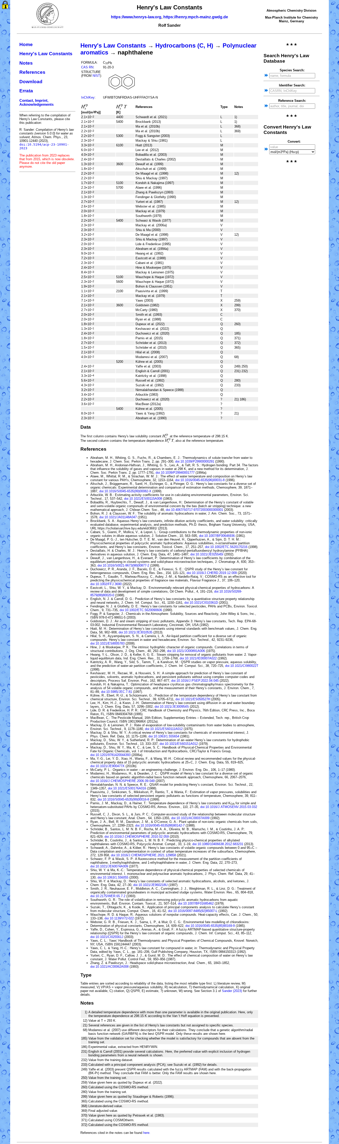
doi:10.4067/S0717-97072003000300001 (194, 510)
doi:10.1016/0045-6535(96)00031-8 (200, 480)
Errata (26, 90)
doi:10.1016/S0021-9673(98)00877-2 (123, 565)
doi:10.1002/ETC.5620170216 (226, 547)
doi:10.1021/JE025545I (206, 554)
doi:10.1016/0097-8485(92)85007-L (192, 911)
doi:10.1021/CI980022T (241, 666)
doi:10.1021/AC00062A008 (109, 966)
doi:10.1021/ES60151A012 (179, 744)
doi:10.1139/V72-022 (119, 918)
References (32, 72)
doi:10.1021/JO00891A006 (186, 651)
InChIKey (88, 97)
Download (30, 81)
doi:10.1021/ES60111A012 (164, 729)
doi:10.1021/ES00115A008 (143, 498)
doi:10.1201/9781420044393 (110, 755)
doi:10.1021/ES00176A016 (127, 788)
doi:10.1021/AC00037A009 (190, 818)
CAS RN (87, 67)
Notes (26, 63)
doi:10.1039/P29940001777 (175, 472)
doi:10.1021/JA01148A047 (118, 517)
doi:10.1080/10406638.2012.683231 (217, 844)
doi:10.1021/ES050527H (192, 699)
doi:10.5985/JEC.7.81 (116, 692)
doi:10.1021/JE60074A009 (109, 866)
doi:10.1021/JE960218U (150, 885)
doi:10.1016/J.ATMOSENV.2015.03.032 (228, 807)
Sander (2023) (232, 991)
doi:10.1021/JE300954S (172, 706)
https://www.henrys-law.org (136, 17)
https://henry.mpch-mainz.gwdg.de (195, 17)
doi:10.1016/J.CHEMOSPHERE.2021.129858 (143, 855)
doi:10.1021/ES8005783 (107, 643)
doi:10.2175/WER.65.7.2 (107, 896)
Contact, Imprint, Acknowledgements (36, 102)
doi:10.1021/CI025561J (106, 937)
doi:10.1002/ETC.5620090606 (141, 610)
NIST (96, 76)
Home (26, 44)
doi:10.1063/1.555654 (163, 736)
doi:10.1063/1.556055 (113, 877)
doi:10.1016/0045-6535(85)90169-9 (210, 926)
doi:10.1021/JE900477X (107, 766)
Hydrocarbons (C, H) (184, 45)
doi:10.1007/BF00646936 (217, 536)
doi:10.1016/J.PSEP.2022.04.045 (195, 680)
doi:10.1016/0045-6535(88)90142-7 (160, 825)
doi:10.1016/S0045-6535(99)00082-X (125, 491)
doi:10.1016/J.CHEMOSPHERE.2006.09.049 (122, 781)
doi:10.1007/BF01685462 (196, 903)
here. (146, 1133)
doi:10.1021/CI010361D (201, 602)
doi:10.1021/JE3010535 (135, 632)
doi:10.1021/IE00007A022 (198, 658)
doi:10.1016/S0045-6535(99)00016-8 (123, 799)
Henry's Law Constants (45, 53)
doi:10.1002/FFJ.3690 (106, 584)
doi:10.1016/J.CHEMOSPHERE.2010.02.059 (136, 836)
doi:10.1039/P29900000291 (194, 461)
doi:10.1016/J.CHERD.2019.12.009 (212, 573)
